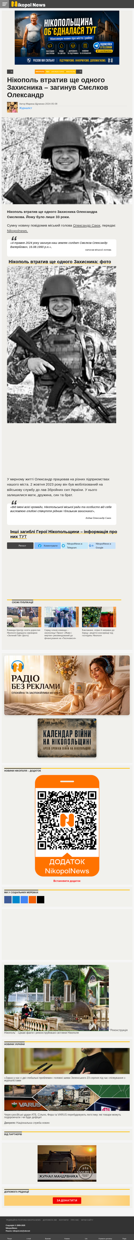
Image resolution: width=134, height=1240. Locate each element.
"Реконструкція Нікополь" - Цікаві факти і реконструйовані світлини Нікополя (66, 1031)
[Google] (24, 899)
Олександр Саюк (86, 225)
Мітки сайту (87, 1220)
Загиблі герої (57, 72)
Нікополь (40, 71)
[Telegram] (16, 899)
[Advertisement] (61, 452)
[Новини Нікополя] (28, 6)
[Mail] (40, 899)
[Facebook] (8, 899)
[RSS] (32, 899)
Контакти (63, 1220)
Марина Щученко (35, 103)
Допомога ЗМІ (50, 1220)
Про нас (75, 1220)
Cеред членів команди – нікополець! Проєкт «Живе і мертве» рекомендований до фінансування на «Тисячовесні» (60, 634)
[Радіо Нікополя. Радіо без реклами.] (67, 685)
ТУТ (23, 536)
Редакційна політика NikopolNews (23, 1220)
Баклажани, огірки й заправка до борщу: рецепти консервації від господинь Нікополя (98, 633)
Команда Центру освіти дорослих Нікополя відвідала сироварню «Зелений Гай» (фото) (23, 633)
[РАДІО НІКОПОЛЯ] (67, 738)
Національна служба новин (33, 1122)
